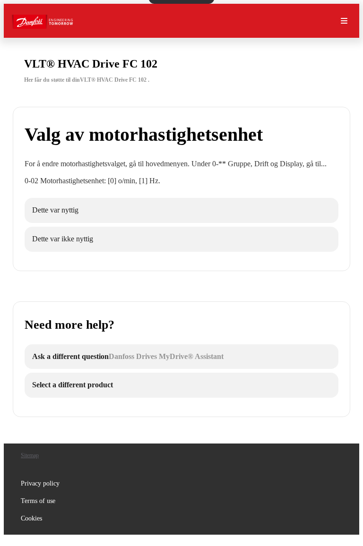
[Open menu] (344, 20)
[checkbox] (181, 210)
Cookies (31, 518)
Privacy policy (40, 483)
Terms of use (38, 500)
